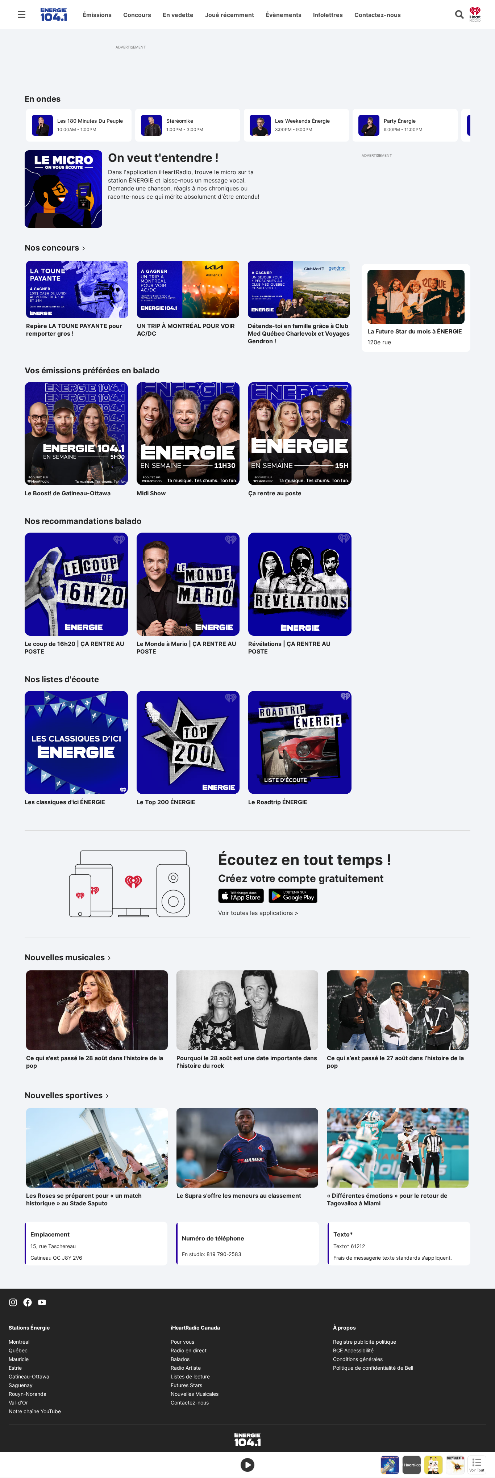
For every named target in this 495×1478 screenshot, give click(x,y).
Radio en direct (189, 1350)
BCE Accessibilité (353, 1350)
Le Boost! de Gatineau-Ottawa (68, 493)
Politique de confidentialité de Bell (373, 1368)
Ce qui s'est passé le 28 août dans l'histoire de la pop (94, 1061)
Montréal (19, 1342)
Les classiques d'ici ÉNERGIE (65, 802)
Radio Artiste (186, 1368)
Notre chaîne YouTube (35, 1411)
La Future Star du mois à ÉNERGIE (414, 331)
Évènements (283, 14)
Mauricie (19, 1359)
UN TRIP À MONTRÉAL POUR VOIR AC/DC (186, 329)
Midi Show (168, 493)
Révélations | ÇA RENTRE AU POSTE (289, 647)
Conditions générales (358, 1359)
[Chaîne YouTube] (42, 1301)
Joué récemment (229, 14)
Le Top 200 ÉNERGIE (168, 802)
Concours (137, 14)
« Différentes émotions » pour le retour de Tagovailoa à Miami (387, 1199)
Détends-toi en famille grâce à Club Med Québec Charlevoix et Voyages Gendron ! (299, 333)
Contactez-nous (377, 14)
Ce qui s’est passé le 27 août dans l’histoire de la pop (395, 1061)
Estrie (15, 1368)
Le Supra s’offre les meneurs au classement (238, 1195)
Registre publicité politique (364, 1342)
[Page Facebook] (27, 1301)
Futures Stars (186, 1385)
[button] (455, 125)
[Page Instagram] (13, 1301)
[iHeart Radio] (475, 13)
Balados (180, 1359)
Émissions (97, 14)
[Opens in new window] (63, 189)
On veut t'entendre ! (163, 158)
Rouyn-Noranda (27, 1394)
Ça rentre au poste (279, 493)
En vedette (178, 14)
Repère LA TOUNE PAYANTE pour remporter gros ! (74, 329)
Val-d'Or (18, 1402)
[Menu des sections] (21, 14)
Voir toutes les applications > (288, 912)
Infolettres (328, 14)
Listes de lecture (190, 1376)
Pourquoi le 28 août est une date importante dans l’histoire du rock (246, 1061)
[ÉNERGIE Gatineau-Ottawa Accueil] (54, 14)
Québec (18, 1350)
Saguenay (21, 1385)
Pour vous (182, 1342)
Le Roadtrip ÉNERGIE (279, 802)
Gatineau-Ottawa (29, 1376)
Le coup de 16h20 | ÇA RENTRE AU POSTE (74, 647)
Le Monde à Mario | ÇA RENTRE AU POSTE (186, 647)
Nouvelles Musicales (195, 1394)
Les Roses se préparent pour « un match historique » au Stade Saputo (84, 1199)
